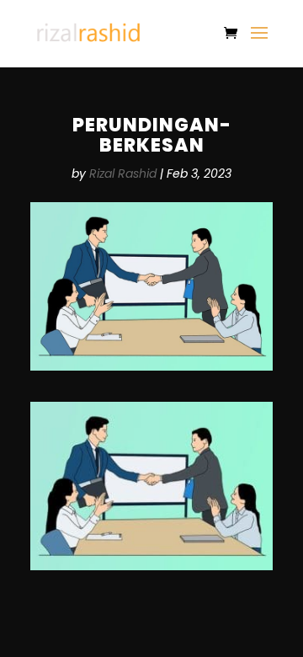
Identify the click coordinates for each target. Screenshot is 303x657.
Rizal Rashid (123, 173)
